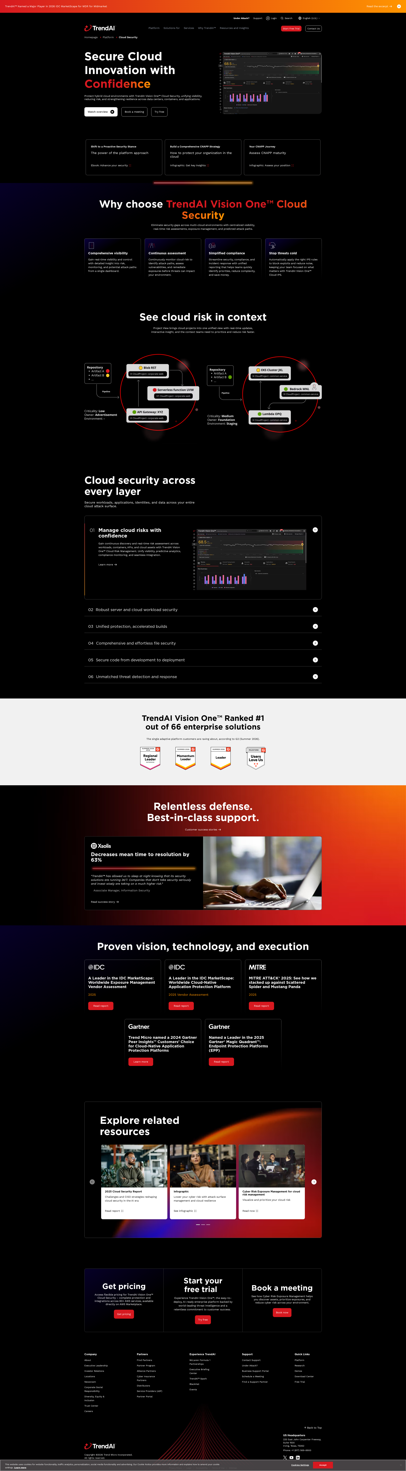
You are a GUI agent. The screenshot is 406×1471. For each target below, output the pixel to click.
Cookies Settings (300, 1465)
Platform (108, 37)
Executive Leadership (96, 1365)
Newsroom (90, 1382)
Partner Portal (145, 1396)
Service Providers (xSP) (149, 1391)
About (87, 1360)
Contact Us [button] (313, 28)
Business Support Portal (255, 1371)
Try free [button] (159, 111)
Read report (112, 1210)
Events (193, 1389)
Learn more (20, 1467)
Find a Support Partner (255, 1382)
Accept (323, 1465)
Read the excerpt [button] (377, 6)
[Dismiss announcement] (399, 6)
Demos (298, 1371)
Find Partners (144, 1360)
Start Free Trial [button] (291, 28)
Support (257, 18)
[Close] (400, 1465)
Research (300, 1365)
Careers (88, 1411)
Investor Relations (94, 1371)
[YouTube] (291, 1458)
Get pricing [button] (124, 1314)
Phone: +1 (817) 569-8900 (297, 1450)
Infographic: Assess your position (269, 165)
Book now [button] (282, 1312)
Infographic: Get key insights (188, 165)
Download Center (304, 1376)
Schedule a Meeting (253, 1376)
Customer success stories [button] (201, 829)
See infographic (183, 1210)
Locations (89, 1376)
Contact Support (251, 1360)
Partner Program (146, 1365)
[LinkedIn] (298, 1458)
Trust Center (91, 1405)
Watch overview (98, 111)
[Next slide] (314, 1181)
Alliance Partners (146, 1371)
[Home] (108, 1446)
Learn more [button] (105, 564)
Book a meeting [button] (134, 111)
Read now (248, 1210)
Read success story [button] (103, 901)
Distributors (143, 1385)
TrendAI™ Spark (198, 1378)
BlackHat (194, 1384)
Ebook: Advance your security (109, 165)
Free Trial (300, 1382)
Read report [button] (100, 1005)
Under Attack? (242, 18)
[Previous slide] (92, 1181)
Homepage (91, 37)
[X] (285, 1458)
